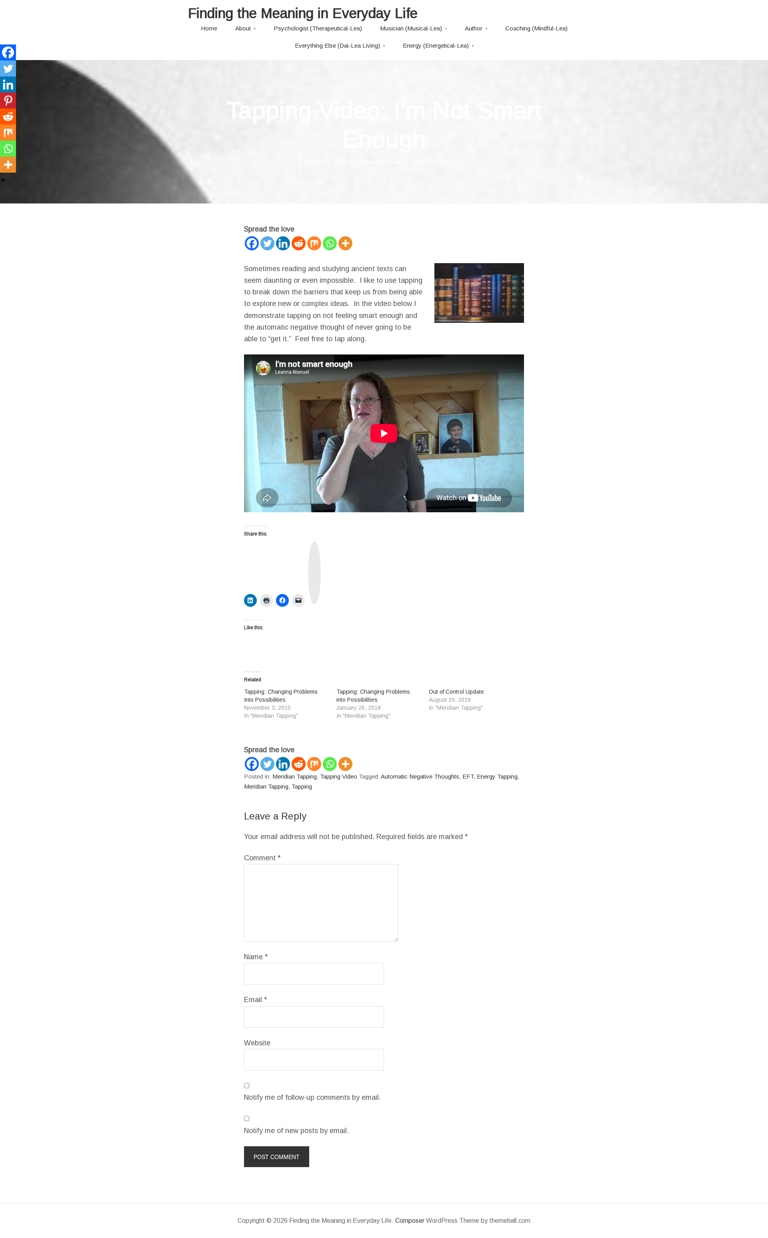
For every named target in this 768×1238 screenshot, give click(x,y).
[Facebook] (252, 243)
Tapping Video (338, 776)
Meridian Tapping (294, 776)
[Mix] (314, 243)
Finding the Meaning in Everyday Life (303, 13)
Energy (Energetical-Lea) (436, 45)
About (243, 28)
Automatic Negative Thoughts (420, 776)
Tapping (302, 786)
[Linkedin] (283, 243)
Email (255, 1000)
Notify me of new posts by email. (296, 1131)
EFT (468, 776)
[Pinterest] (8, 101)
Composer (409, 1220)
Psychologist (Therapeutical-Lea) (318, 28)
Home (209, 28)
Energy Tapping (497, 776)
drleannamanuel (380, 162)
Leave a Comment (439, 162)
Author (473, 28)
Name (256, 957)
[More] (345, 243)
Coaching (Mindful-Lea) (536, 28)
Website (257, 1043)
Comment (262, 858)
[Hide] (3, 180)
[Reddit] (299, 243)
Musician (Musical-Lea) (411, 28)
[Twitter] (267, 243)
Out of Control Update (456, 691)
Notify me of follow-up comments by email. (312, 1097)
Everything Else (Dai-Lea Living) (337, 45)
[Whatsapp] (330, 243)
